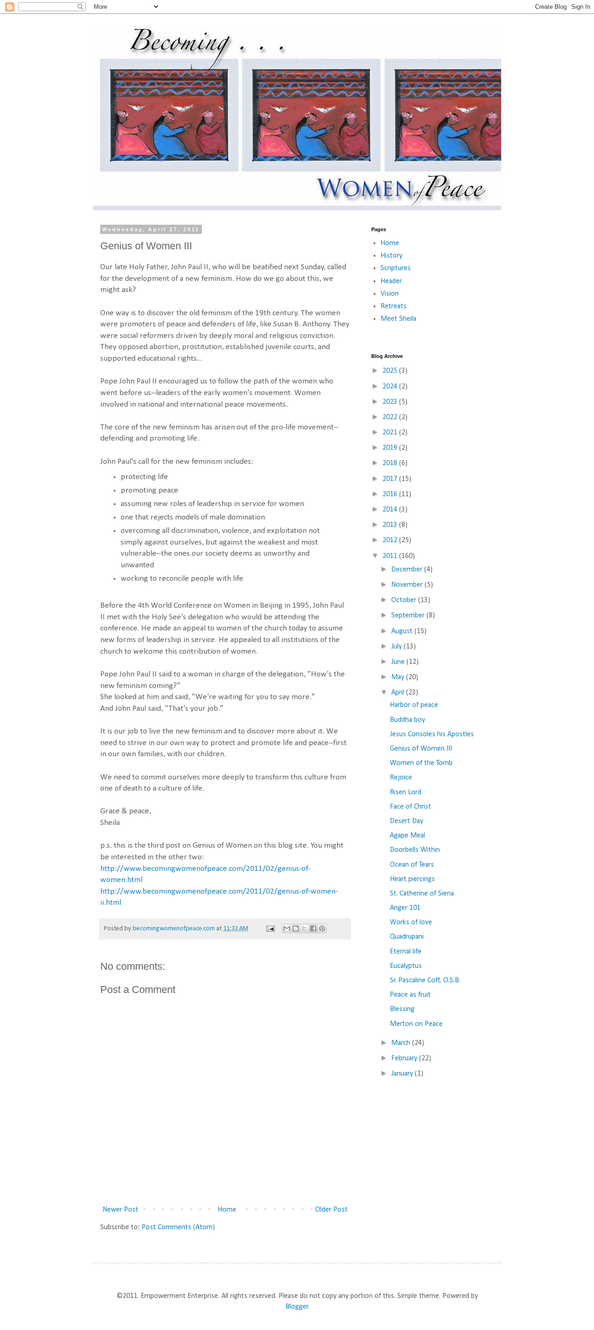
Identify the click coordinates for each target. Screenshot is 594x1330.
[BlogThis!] (295, 928)
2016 (390, 494)
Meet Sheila (398, 319)
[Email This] (286, 928)
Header (391, 281)
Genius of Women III (421, 749)
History (391, 256)
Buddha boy (407, 720)
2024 (390, 386)
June (399, 662)
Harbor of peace (414, 705)
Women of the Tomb (421, 763)
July (397, 646)
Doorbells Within (415, 850)
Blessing (402, 1009)
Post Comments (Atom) (178, 1227)
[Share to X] (304, 928)
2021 (390, 432)
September (408, 615)
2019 (390, 448)
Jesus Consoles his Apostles (432, 734)
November (408, 585)
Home (227, 1209)
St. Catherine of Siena (422, 893)
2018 (390, 463)
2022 (390, 417)
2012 (390, 540)
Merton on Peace (416, 1024)
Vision (390, 294)
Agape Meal (407, 835)
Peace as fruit (410, 995)
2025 (390, 371)
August (402, 631)
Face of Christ (410, 807)
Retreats (394, 306)
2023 (390, 402)
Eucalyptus (406, 966)
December (407, 569)
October (404, 600)
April (398, 692)
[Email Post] (269, 928)
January (403, 1073)
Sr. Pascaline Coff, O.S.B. (425, 980)
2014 (390, 509)
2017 (390, 479)
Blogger (296, 1307)
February (405, 1058)
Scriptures (396, 268)
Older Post (331, 1209)
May (398, 677)
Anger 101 (405, 908)
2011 (390, 556)
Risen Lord (405, 792)
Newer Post (120, 1209)
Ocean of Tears (412, 865)
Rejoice (401, 777)
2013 (390, 525)
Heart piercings (412, 879)
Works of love (411, 922)
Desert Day (406, 821)
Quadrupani (407, 937)
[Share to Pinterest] (322, 928)
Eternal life (405, 951)
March (401, 1043)
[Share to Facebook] (313, 928)
